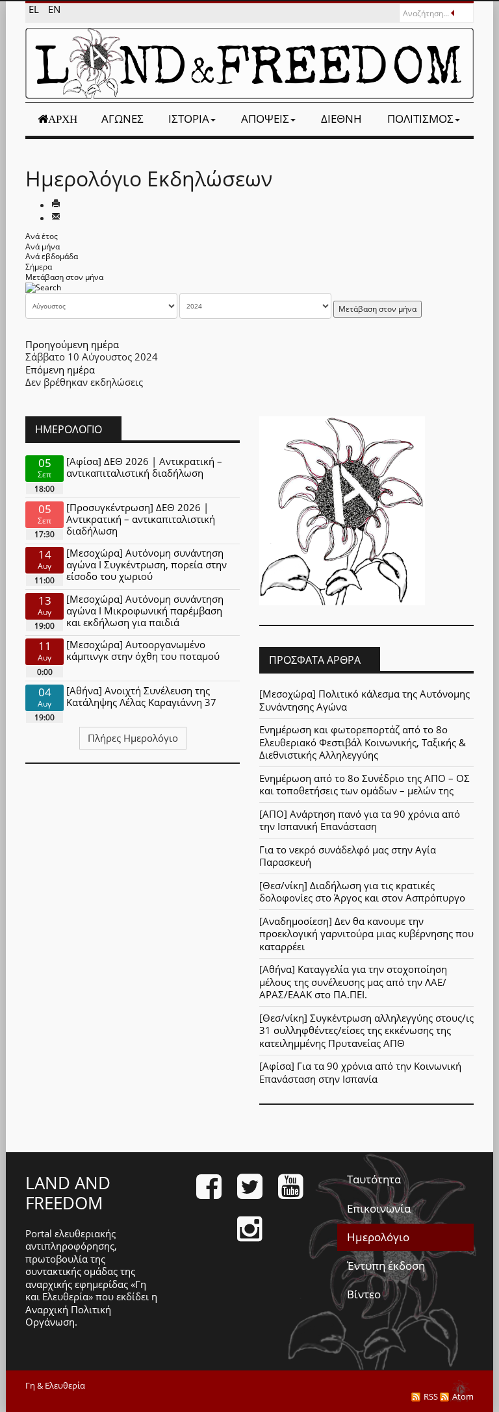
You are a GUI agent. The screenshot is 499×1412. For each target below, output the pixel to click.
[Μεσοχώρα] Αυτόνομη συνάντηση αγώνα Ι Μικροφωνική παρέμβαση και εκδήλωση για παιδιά (145, 610)
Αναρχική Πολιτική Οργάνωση (68, 1316)
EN (54, 9)
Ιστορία (188, 118)
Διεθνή (341, 118)
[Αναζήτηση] (43, 286)
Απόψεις (265, 118)
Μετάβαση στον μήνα (64, 277)
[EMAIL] (55, 217)
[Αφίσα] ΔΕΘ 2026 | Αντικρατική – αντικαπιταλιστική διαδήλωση (144, 467)
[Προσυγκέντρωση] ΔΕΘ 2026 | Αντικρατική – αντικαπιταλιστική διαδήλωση (140, 519)
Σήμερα (38, 266)
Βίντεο (364, 1294)
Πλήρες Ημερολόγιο (133, 737)
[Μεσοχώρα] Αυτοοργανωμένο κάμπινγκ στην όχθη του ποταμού (143, 650)
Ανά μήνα (42, 246)
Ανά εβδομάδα (51, 256)
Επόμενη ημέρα (60, 369)
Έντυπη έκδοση (386, 1265)
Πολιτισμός (420, 118)
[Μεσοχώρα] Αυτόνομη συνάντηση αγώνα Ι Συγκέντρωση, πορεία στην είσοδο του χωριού (146, 564)
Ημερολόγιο (378, 1236)
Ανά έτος (41, 236)
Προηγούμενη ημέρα (72, 344)
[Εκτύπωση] (55, 204)
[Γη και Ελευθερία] (249, 63)
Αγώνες (122, 118)
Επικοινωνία (379, 1208)
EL (35, 9)
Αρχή (62, 119)
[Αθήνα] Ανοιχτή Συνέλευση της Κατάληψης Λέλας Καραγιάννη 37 (141, 696)
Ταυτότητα (374, 1179)
